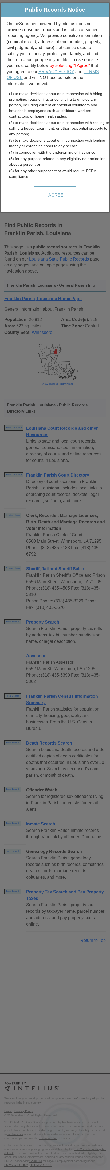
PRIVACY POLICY (56, 71)
